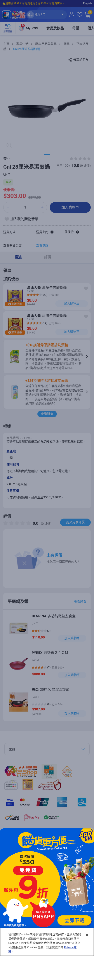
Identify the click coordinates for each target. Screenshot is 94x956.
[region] (47, 942)
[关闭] (87, 935)
